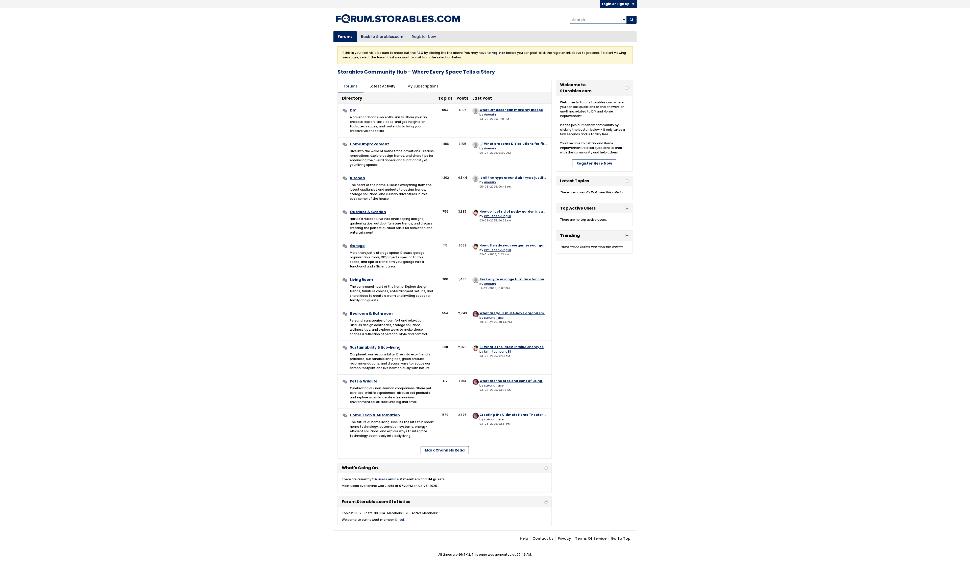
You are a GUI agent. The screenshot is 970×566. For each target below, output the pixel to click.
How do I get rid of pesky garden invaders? (515, 211)
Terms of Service (591, 538)
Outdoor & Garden (368, 211)
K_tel (399, 519)
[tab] (350, 86)
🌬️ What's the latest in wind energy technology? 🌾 (523, 347)
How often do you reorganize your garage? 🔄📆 (520, 245)
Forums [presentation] (350, 86)
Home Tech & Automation (375, 415)
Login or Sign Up (615, 4)
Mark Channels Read (445, 450)
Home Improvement (369, 144)
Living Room (361, 279)
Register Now (424, 36)
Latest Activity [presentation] (382, 86)
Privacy (564, 538)
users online (388, 479)
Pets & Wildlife (364, 381)
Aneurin (490, 114)
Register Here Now (594, 163)
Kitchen (357, 177)
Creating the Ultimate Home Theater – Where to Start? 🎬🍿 (530, 415)
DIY (353, 110)
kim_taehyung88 (497, 216)
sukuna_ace (494, 317)
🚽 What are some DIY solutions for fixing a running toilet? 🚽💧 (533, 144)
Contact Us (542, 538)
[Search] (631, 20)
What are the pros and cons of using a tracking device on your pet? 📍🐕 (541, 381)
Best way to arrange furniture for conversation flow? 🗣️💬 (529, 279)
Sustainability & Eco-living (375, 347)
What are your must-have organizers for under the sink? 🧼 (530, 313)
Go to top (620, 538)
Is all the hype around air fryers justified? (515, 177)
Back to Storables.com (382, 36)
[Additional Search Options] (624, 20)
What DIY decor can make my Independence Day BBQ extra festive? (537, 110)
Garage (357, 245)
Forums (345, 36)
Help (524, 538)
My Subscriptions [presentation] (423, 86)
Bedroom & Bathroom (371, 313)
